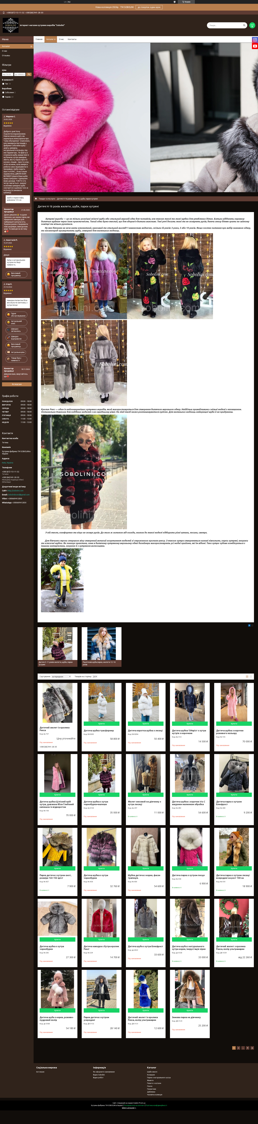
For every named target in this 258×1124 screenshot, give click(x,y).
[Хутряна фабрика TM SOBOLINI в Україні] (11, 25)
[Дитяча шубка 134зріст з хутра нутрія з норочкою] (190, 703)
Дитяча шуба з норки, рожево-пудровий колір (57, 1018)
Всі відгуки (17, 384)
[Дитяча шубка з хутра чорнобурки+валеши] (101, 774)
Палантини (151, 1089)
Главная (39, 39)
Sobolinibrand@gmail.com (19, 495)
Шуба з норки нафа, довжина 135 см (15, 199)
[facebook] (249, 626)
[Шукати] (244, 25)
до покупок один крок (149, 7)
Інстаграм (40, 1072)
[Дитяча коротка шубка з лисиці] (146, 703)
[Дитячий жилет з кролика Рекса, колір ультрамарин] (234, 919)
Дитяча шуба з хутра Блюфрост (145, 946)
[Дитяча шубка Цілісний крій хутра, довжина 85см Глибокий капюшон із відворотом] (57, 774)
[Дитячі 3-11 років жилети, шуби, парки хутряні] (57, 647)
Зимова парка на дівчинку (186, 1017)
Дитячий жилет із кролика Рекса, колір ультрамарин (143, 1018)
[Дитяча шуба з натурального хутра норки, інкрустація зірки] (190, 919)
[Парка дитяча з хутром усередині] (101, 990)
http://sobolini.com (15, 491)
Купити (101, 724)
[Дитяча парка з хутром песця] (190, 848)
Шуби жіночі (152, 1072)
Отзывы (6, 55)
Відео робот (98, 1077)
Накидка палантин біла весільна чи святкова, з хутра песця (17, 302)
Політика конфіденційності (156, 1105)
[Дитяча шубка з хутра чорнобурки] (101, 848)
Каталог (50, 39)
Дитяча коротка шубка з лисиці (145, 730)
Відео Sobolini (99, 1075)
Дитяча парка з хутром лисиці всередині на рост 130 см (233, 876)
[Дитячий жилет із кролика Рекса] (57, 703)
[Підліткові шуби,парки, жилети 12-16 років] (101, 647)
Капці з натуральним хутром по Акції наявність (16, 262)
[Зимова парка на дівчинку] (190, 990)
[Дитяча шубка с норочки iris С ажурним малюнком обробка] (190, 774)
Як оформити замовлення (104, 1072)
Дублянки (151, 1092)
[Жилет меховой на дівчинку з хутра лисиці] (146, 774)
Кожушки (151, 1075)
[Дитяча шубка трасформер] (101, 703)
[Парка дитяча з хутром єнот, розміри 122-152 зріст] (57, 848)
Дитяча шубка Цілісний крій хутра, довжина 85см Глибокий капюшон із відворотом (57, 804)
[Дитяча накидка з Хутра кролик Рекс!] (101, 919)
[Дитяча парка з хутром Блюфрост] (234, 774)
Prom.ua (142, 1103)
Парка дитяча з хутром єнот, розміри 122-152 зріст (55, 876)
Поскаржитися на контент (134, 1105)
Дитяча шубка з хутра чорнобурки (96, 876)
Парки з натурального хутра (159, 1077)
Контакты (72, 39)
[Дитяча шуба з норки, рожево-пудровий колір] (57, 990)
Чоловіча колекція (154, 1095)
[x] (252, 626)
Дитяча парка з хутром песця (188, 875)
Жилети (150, 1080)
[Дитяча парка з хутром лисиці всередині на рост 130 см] (234, 848)
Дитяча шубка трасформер (99, 730)
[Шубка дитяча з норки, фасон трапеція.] (146, 848)
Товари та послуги (47, 199)
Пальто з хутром (154, 1083)
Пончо (149, 1086)
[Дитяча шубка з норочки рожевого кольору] (234, 703)
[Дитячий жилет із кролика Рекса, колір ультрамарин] (146, 990)
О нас (61, 39)
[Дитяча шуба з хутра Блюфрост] (146, 919)
